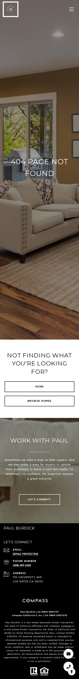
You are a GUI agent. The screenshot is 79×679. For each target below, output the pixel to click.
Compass (66, 626)
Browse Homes (40, 401)
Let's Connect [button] (39, 499)
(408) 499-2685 (22, 565)
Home (39, 386)
